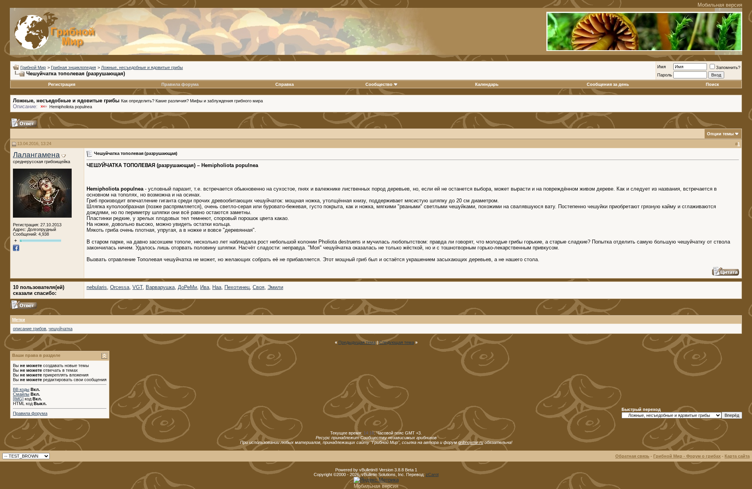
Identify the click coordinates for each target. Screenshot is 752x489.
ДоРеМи (187, 287)
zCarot (432, 474)
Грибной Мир (33, 67)
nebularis (97, 287)
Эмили (275, 287)
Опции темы (720, 133)
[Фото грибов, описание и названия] (644, 49)
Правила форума (180, 84)
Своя (258, 287)
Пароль (664, 75)
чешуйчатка (60, 328)
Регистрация (61, 84)
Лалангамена (36, 155)
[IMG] (18, 398)
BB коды (21, 389)
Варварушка (160, 287)
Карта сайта (737, 456)
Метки (18, 319)
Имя (661, 66)
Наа (216, 287)
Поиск (712, 84)
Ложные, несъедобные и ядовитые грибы (142, 67)
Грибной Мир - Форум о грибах (687, 456)
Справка (284, 84)
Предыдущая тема (357, 342)
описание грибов (29, 328)
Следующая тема (396, 342)
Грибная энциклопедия (73, 67)
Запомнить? (728, 67)
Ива (204, 287)
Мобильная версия (720, 5)
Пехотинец (236, 287)
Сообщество (378, 84)
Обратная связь (632, 456)
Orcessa (119, 287)
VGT (137, 287)
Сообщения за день (608, 84)
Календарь (487, 84)
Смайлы (21, 394)
